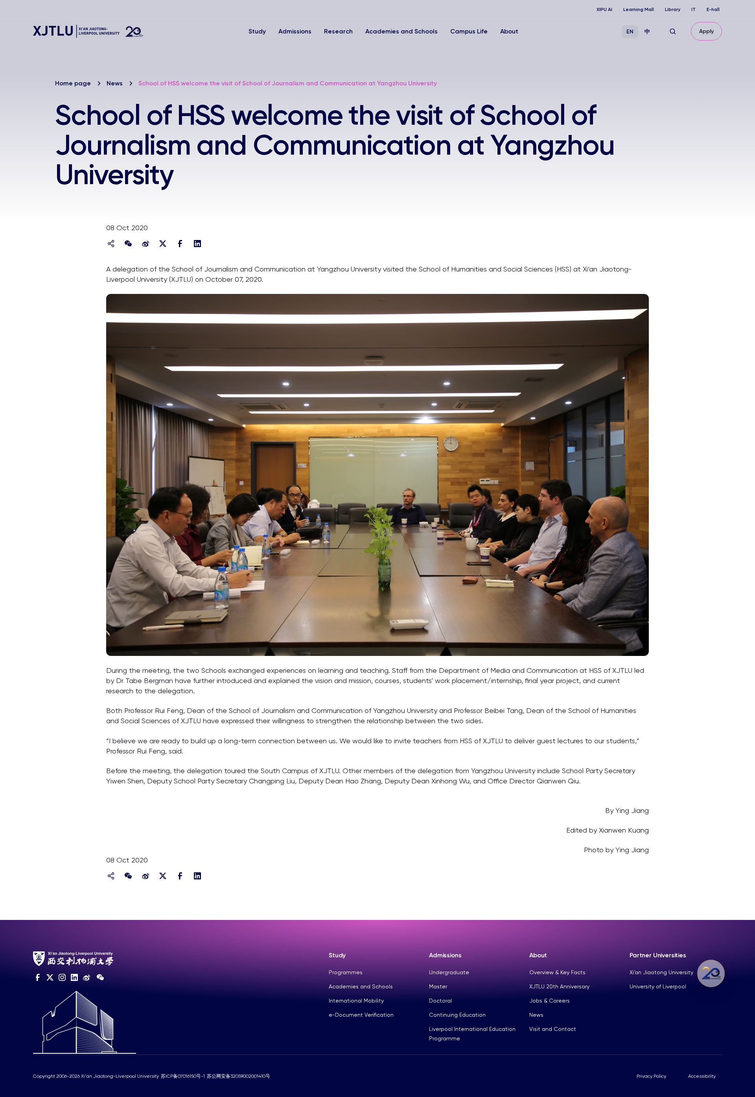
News (115, 83)
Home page (73, 83)
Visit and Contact (552, 1029)
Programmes (346, 972)
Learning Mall (638, 9)
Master (438, 986)
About (509, 31)
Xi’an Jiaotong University (661, 972)
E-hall (713, 9)
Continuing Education (457, 1015)
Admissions (294, 31)
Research (338, 31)
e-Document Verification (361, 1015)
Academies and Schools (401, 31)
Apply (706, 31)
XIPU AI (604, 9)
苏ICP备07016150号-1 (183, 1076)
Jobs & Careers (549, 1000)
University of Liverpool (658, 986)
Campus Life (469, 31)
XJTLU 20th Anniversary (559, 986)
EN (629, 31)
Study (257, 31)
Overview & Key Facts (557, 972)
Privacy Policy (651, 1076)
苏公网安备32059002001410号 (238, 1076)
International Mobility (356, 1000)
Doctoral (440, 1000)
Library (672, 9)
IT (693, 9)
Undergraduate (449, 972)
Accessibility (702, 1076)
